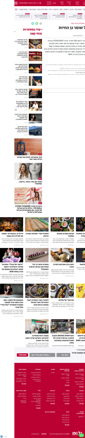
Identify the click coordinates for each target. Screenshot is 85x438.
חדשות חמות (8, 394)
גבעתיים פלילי (22, 375)
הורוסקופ (66, 417)
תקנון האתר (80, 375)
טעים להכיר (18, 9)
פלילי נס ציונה (36, 396)
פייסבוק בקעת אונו (65, 378)
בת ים (57, 9)
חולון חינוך (52, 396)
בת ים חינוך (80, 394)
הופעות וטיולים (22, 394)
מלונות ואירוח (22, 396)
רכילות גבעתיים (21, 377)
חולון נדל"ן (52, 401)
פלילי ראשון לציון (7, 379)
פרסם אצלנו (63, 3)
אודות (40, 3)
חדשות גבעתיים (21, 373)
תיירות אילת (51, 422)
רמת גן (78, 9)
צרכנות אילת (51, 417)
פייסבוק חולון (65, 384)
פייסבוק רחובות (64, 382)
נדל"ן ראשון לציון (7, 381)
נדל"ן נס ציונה (36, 398)
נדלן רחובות (65, 401)
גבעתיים (71, 9)
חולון (46, 9)
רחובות (52, 9)
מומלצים (23, 405)
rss (83, 373)
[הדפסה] (18, 23)
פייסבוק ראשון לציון (65, 374)
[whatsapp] (22, 23)
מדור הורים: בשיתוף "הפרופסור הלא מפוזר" (21, 401)
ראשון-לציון (64, 9)
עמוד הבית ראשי (28, 9)
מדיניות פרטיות (35, 3)
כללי (36, 9)
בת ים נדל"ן (80, 398)
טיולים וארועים (7, 396)
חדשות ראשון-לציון (7, 375)
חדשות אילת (51, 415)
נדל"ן (10, 398)
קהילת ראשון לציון (51, 374)
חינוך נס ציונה (36, 394)
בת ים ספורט (80, 401)
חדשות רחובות (65, 396)
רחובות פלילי (65, 398)
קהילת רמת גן (51, 378)
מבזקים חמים (77, 15)
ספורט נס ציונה (36, 401)
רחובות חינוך (65, 394)
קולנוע (82, 61)
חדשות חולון (51, 394)
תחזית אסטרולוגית (7, 9)
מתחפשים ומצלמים (9, 401)
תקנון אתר (47, 3)
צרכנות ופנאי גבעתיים (22, 380)
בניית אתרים (21, 434)
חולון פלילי (52, 398)
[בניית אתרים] (29, 434)
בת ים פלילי (80, 396)
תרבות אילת (51, 420)
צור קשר (81, 379)
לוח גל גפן (54, 3)
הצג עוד (81, 382)
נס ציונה (41, 9)
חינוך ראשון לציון (7, 373)
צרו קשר (69, 3)
